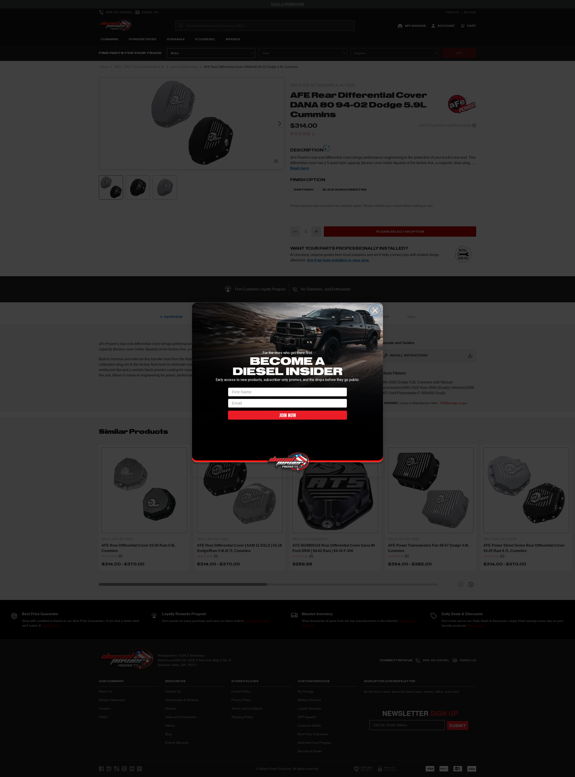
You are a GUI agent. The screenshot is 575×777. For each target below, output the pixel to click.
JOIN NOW (287, 415)
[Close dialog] (375, 310)
